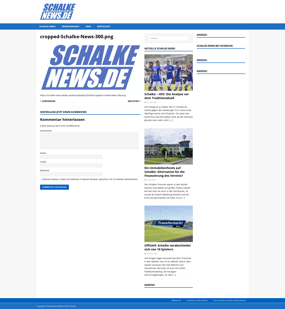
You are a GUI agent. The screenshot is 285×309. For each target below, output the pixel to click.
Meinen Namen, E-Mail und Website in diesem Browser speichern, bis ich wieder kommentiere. (90, 179)
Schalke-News (47, 26)
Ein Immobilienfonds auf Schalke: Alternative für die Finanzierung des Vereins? (164, 172)
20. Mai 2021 (152, 253)
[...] (171, 120)
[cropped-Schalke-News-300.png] (90, 89)
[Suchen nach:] (169, 38)
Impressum (176, 300)
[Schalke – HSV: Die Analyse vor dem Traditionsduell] (168, 72)
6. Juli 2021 (151, 180)
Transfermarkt (70, 26)
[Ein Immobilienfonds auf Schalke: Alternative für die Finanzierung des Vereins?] (168, 146)
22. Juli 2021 (152, 102)
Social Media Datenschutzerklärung (229, 300)
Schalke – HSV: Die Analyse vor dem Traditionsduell (166, 96)
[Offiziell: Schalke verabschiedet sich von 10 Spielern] (168, 224)
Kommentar (46, 130)
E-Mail (43, 161)
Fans (88, 26)
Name (43, 153)
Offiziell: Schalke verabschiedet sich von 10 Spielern (167, 247)
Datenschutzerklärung (197, 300)
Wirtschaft (103, 26)
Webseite (44, 170)
